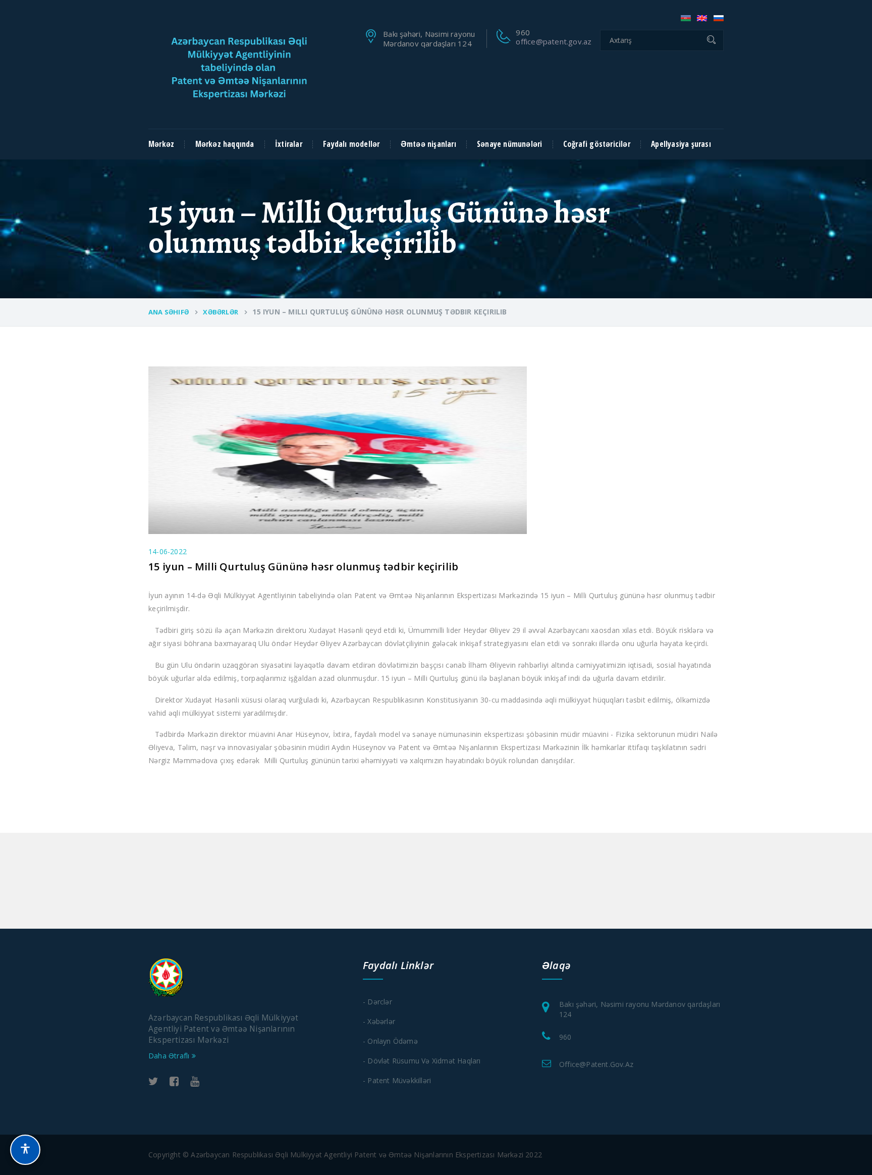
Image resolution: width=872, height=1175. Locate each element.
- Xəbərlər (379, 1021)
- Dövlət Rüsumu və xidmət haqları (422, 1060)
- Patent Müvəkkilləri (397, 1080)
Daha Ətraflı (170, 1055)
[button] (25, 1150)
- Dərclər (377, 1001)
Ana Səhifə (168, 311)
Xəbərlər (220, 311)
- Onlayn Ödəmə (390, 1041)
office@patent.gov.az (553, 41)
